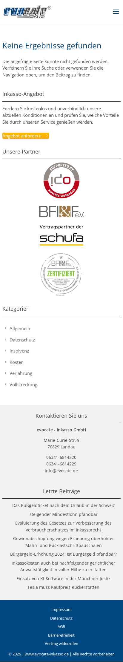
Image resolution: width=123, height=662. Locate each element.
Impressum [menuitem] (61, 609)
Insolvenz (19, 351)
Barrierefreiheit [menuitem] (61, 635)
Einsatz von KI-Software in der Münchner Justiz (63, 578)
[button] (116, 15)
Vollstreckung (23, 384)
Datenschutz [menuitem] (61, 618)
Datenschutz (22, 340)
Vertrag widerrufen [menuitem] (61, 643)
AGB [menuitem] (61, 626)
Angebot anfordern (21, 136)
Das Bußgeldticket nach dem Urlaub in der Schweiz (63, 505)
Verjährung (21, 373)
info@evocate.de (61, 470)
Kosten (17, 362)
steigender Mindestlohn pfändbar (64, 514)
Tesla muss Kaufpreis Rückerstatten (63, 587)
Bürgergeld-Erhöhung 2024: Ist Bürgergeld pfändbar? (63, 554)
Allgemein (20, 328)
